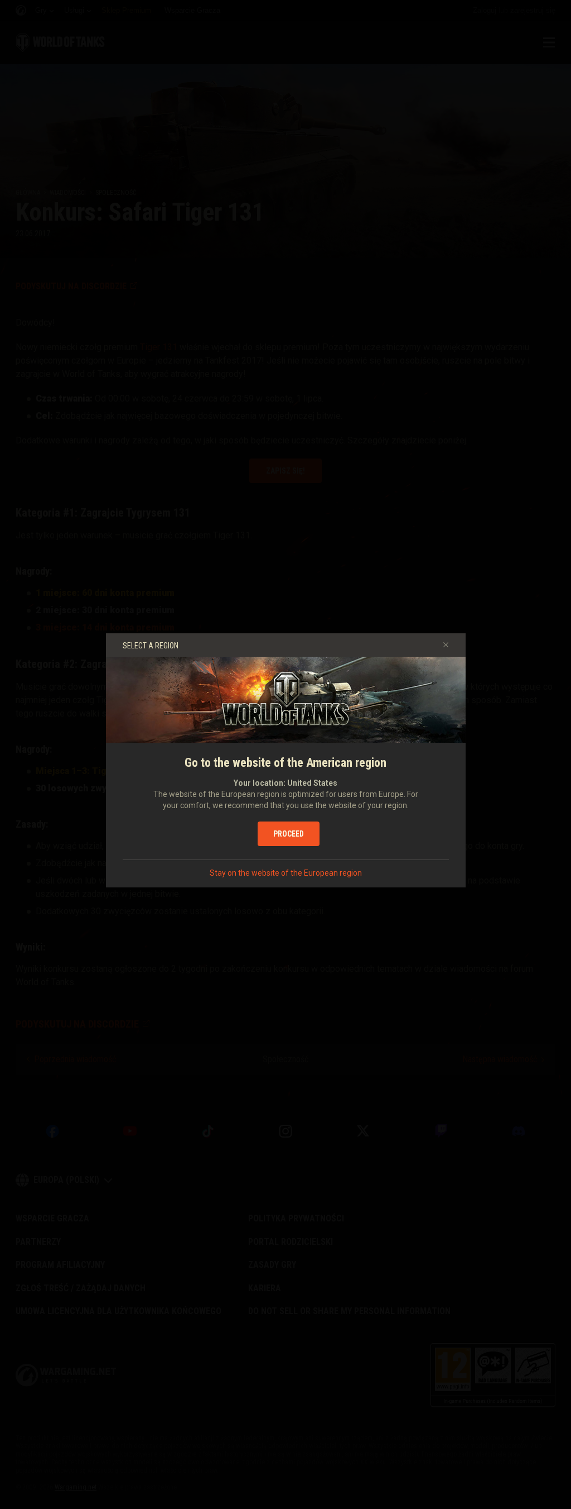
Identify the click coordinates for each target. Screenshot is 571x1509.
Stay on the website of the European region (286, 872)
